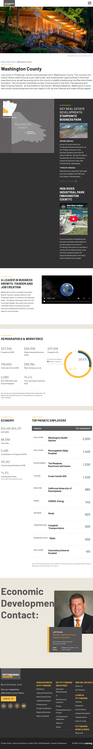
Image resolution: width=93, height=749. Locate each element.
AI (57, 695)
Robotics (59, 723)
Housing (78, 702)
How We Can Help (84, 682)
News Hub (79, 733)
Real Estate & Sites (43, 697)
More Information (67, 181)
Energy (58, 706)
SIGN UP (6, 699)
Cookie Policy (33, 743)
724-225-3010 (66, 649)
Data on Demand (42, 716)
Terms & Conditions (19, 743)
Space (58, 727)
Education (79, 705)
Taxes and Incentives (44, 693)
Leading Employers (43, 700)
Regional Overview (43, 712)
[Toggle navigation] (89, 3)
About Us (78, 686)
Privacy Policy (6, 743)
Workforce (40, 689)
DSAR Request (44, 743)
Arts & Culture (80, 709)
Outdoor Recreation (82, 713)
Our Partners (80, 690)
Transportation (81, 717)
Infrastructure (41, 704)
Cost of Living (80, 721)
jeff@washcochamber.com (69, 647)
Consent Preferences (58, 743)
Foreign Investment (43, 708)
